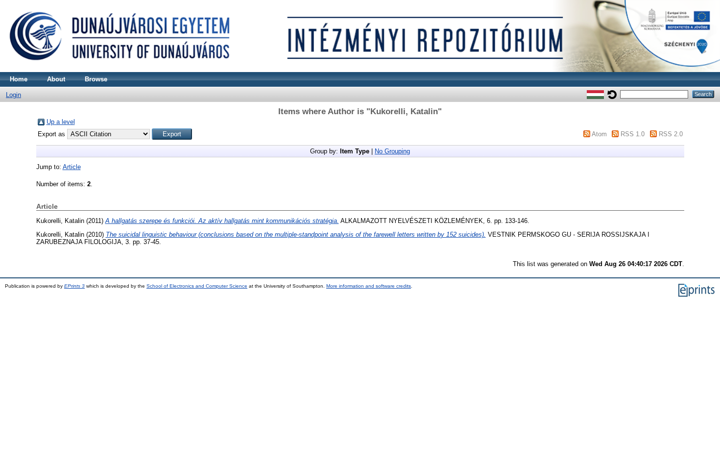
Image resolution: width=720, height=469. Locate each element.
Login (13, 95)
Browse (96, 79)
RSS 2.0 (671, 134)
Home (18, 79)
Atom (599, 134)
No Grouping (392, 151)
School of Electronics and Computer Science (196, 286)
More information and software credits (368, 286)
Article (72, 167)
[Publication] (360, 70)
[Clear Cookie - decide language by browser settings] (612, 94)
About (56, 79)
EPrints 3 (74, 286)
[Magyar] (595, 94)
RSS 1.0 (633, 134)
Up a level (61, 121)
